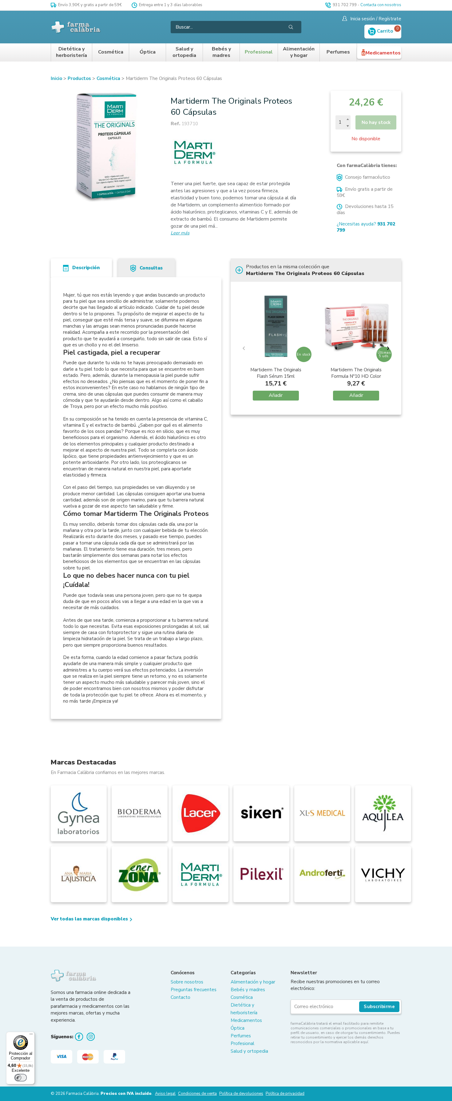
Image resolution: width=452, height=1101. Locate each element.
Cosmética (110, 52)
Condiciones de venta (197, 1093)
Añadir (276, 395)
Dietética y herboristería (71, 52)
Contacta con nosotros (380, 5)
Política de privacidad (285, 1093)
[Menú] (31, 1035)
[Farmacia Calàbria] (76, 27)
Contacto (180, 997)
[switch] (20, 1077)
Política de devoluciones (241, 1093)
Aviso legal (165, 1093)
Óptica (148, 52)
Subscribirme (379, 1006)
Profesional (259, 52)
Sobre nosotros (187, 982)
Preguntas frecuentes (193, 990)
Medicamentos (383, 53)
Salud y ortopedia (184, 52)
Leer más (180, 233)
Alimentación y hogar (299, 52)
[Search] (291, 27)
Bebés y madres (221, 52)
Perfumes (338, 52)
